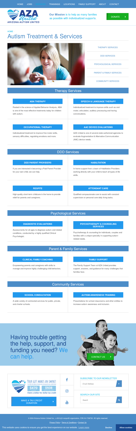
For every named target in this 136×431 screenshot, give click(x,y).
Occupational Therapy (38, 127)
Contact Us (98, 356)
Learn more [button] (83, 427)
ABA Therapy (38, 101)
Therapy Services (108, 47)
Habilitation (98, 162)
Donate (115, 16)
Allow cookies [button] (126, 427)
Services (41, 4)
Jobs (29, 4)
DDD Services (107, 55)
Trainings (54, 4)
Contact (114, 4)
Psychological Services (107, 64)
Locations (69, 4)
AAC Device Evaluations (98, 127)
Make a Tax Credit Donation (31, 401)
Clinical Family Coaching (38, 259)
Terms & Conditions (69, 422)
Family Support (86, 4)
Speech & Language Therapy (98, 101)
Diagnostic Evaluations (37, 223)
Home (20, 4)
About (102, 4)
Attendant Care (98, 188)
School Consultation (38, 294)
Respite (37, 188)
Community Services (107, 81)
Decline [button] (108, 427)
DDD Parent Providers (37, 162)
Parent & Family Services (108, 72)
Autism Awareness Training (98, 294)
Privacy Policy (55, 422)
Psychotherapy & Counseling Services (98, 225)
